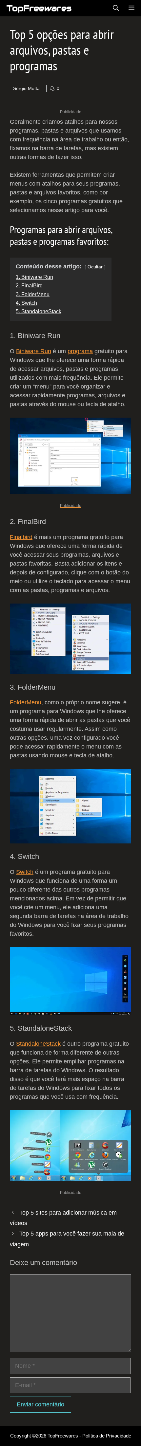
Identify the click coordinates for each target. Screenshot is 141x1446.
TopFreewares (39, 8)
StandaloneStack (38, 1043)
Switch (24, 872)
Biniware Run (33, 351)
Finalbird (21, 537)
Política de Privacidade (106, 1435)
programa (80, 351)
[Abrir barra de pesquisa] (116, 8)
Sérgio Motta (26, 88)
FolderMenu (25, 702)
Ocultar (95, 266)
